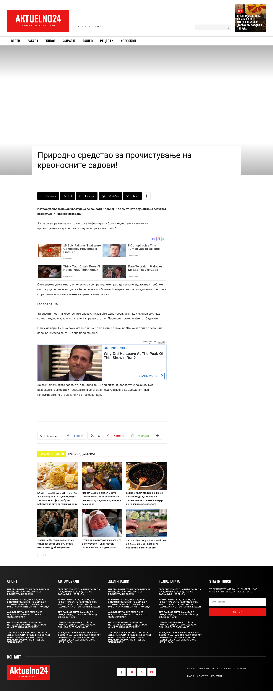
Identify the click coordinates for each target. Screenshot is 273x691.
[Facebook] (121, 672)
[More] (147, 196)
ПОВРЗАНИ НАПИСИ (52, 454)
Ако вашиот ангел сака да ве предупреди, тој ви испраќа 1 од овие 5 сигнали (26, 614)
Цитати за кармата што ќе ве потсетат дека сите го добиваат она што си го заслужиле (26, 624)
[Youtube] (151, 672)
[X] (141, 672)
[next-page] (45, 555)
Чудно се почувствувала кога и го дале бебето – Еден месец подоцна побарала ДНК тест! (101, 544)
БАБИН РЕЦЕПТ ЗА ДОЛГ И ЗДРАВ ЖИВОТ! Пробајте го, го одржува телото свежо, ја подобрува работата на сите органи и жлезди (28, 603)
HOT (240, 11)
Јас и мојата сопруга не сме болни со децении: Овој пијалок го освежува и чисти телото (146, 544)
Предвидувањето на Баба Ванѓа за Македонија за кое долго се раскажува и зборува (249, 22)
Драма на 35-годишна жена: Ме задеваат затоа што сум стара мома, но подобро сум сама (55, 544)
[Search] (227, 27)
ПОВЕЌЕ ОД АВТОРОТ (81, 454)
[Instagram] (131, 672)
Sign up (237, 612)
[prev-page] (39, 555)
